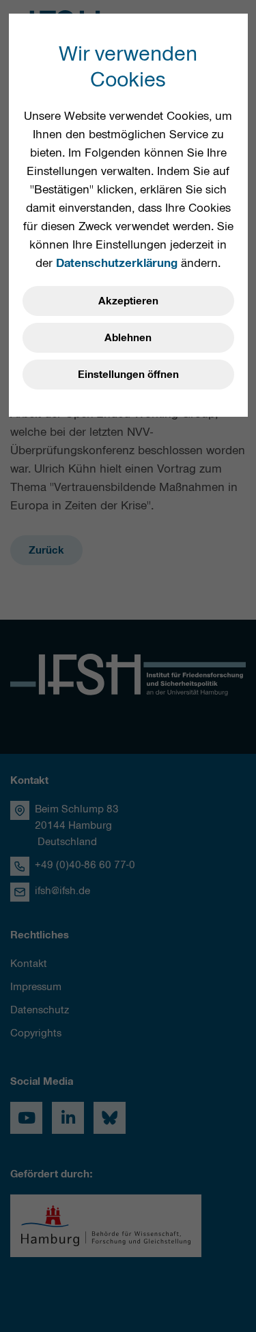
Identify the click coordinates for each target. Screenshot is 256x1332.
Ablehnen (128, 337)
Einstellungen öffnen (128, 374)
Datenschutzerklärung (116, 263)
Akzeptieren (128, 301)
